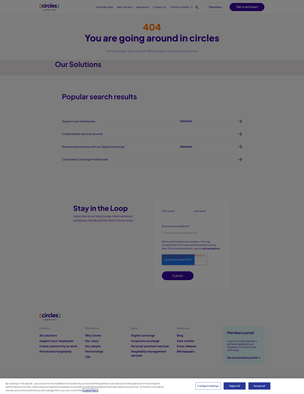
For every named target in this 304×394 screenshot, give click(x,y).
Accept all (259, 385)
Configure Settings (208, 385)
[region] (152, 386)
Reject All (234, 385)
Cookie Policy (90, 390)
